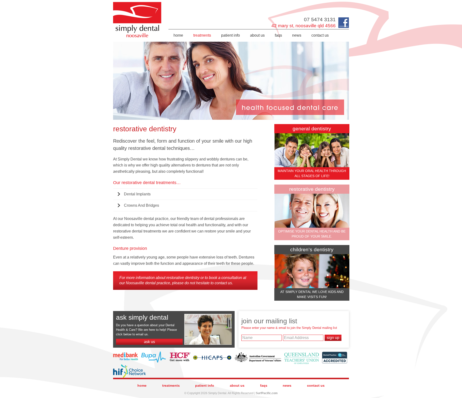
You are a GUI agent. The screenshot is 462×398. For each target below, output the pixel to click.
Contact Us (320, 35)
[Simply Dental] (137, 3)
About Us (257, 35)
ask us (149, 342)
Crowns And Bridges (141, 205)
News (296, 35)
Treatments (202, 35)
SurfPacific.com (267, 393)
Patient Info (230, 35)
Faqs (278, 35)
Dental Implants (137, 194)
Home (178, 35)
